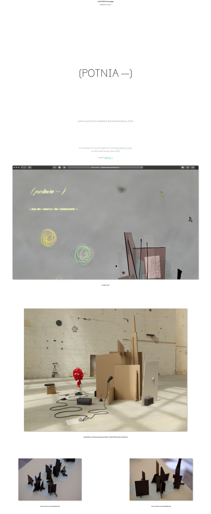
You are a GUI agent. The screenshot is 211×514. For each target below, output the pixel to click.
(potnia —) (109, 158)
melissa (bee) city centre (122, 148)
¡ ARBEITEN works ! (106, 5)
